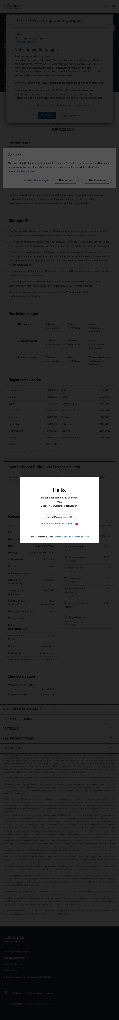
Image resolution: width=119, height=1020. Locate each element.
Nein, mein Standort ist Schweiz (57, 524)
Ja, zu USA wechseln (57, 517)
